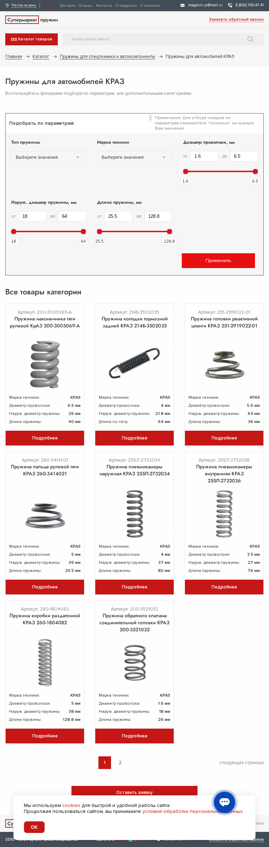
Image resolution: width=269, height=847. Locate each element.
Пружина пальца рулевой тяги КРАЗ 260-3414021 (45, 470)
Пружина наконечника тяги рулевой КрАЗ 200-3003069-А (45, 322)
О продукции (126, 6)
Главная (13, 56)
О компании (150, 6)
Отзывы (85, 6)
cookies (71, 805)
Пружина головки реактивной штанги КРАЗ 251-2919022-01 (224, 322)
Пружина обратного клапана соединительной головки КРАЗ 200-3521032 (134, 622)
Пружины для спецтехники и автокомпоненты (107, 56)
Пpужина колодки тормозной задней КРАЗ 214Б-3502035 (135, 322)
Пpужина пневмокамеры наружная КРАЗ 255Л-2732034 (134, 470)
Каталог (49, 6)
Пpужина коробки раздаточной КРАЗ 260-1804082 (44, 619)
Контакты (104, 6)
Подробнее (45, 438)
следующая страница (241, 762)
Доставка (67, 6)
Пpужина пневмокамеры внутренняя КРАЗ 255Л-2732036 (224, 473)
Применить (218, 260)
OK (34, 827)
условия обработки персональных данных (193, 811)
